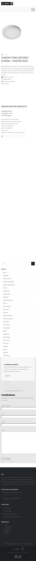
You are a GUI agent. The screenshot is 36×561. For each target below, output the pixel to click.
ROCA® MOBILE (6, 337)
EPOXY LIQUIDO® (7, 306)
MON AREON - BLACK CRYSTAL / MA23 (12, 492)
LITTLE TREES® (6, 325)
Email (2, 414)
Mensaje (3, 430)
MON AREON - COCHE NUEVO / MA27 (12, 498)
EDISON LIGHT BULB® (8, 300)
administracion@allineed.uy (11, 388)
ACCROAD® (6, 275)
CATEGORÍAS (8, 527)
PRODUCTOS (7, 529)
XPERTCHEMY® (6, 355)
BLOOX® (5, 288)
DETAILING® (5, 297)
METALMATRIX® (6, 328)
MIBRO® (5, 331)
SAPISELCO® (6, 343)
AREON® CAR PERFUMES (8, 281)
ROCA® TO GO (6, 340)
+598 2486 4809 (8, 385)
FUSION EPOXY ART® (7, 315)
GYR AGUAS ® (6, 322)
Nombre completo (5, 405)
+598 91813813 (7, 382)
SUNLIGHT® (5, 346)
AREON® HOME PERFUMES (9, 285)
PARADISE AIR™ (6, 334)
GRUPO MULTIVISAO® (8, 318)
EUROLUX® (5, 312)
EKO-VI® (5, 303)
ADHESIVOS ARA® (7, 278)
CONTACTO (7, 533)
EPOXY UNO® (6, 309)
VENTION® (5, 352)
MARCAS (7, 531)
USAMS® (5, 349)
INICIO (6, 525)
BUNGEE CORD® (6, 294)
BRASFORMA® (6, 291)
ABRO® (4, 272)
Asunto (3, 422)
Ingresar (7, 375)
